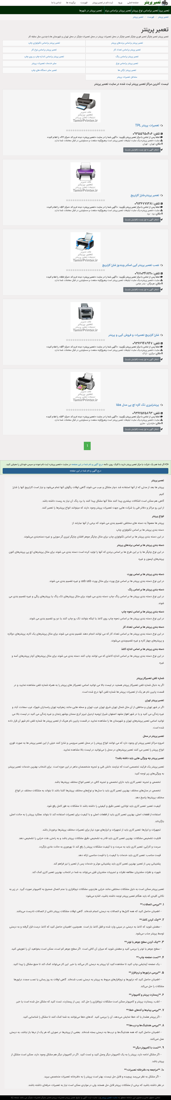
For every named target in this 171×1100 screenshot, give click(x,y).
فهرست (84, 3)
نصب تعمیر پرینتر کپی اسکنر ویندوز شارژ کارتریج (130, 265)
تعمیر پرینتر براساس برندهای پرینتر (127, 43)
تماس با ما (56, 3)
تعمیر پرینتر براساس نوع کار (44, 50)
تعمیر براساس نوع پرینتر (145, 10)
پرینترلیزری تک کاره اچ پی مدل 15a (137, 405)
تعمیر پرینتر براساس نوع (127, 64)
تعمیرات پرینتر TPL (147, 125)
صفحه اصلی (132, 3)
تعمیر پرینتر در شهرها (90, 10)
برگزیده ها (70, 3)
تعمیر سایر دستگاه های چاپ (44, 70)
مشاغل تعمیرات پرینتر (127, 77)
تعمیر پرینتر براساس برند (118, 10)
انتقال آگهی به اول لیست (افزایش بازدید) (142, 150)
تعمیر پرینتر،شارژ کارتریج (145, 195)
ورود (120, 3)
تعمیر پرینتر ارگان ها (127, 70)
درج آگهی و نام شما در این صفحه (87, 465)
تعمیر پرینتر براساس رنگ (127, 57)
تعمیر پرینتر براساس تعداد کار (127, 50)
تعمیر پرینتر (165, 10)
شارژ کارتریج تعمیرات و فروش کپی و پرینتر (134, 335)
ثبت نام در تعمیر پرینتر (103, 3)
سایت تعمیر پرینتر (109, 1098)
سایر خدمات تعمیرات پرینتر (44, 64)
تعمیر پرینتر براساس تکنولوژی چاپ (44, 43)
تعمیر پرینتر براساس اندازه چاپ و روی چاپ (44, 57)
